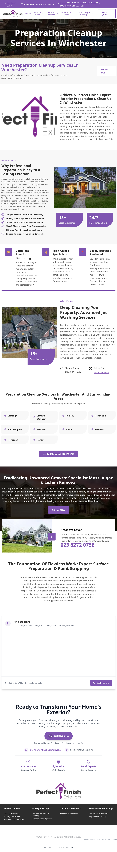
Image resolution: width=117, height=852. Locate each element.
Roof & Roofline (51, 13)
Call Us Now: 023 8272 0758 (60, 454)
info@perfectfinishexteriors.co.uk (39, 4)
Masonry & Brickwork (12, 816)
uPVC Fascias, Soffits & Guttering (40, 814)
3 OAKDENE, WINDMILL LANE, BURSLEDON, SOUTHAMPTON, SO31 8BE (80, 4)
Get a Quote (104, 13)
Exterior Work (37, 13)
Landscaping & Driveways (98, 813)
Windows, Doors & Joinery (42, 819)
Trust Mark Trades (110, 839)
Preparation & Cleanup (97, 816)
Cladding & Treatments (69, 813)
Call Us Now (58, 509)
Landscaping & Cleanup (83, 13)
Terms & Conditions (65, 847)
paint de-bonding (45, 584)
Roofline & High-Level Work (14, 820)
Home (28, 13)
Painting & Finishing (11, 813)
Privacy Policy (49, 847)
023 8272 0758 (11, 4)
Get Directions (103, 683)
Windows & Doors (66, 13)
